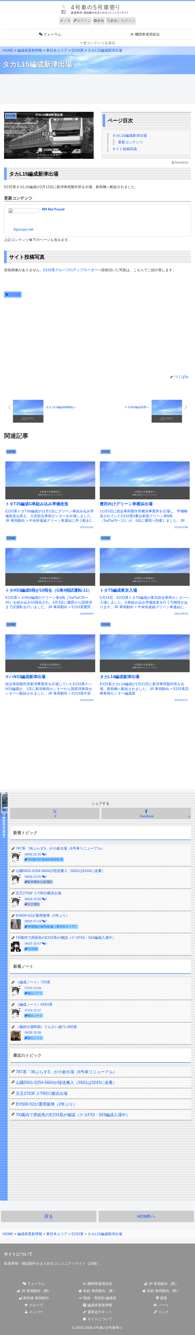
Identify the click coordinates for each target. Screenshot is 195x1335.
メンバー (35, 1312)
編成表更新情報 (99, 1305)
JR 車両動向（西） (35, 1291)
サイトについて (99, 1319)
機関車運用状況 (99, 1284)
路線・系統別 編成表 (99, 1298)
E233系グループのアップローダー (70, 270)
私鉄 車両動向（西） (163, 1291)
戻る (48, 1216)
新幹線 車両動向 (35, 1298)
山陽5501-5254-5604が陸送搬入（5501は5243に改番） (66, 1082)
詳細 (92, 1263)
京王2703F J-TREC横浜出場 (42, 1093)
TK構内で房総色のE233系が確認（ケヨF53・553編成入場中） (73, 1115)
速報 (163, 1298)
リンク (163, 1312)
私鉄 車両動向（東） (99, 1291)
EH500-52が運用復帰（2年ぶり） (46, 1104)
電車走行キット (99, 1312)
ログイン (84, 21)
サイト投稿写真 (124, 149)
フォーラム (35, 1284)
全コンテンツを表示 (99, 43)
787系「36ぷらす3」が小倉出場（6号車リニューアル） (66, 1072)
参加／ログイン (122, 21)
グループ (35, 1305)
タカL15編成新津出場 (129, 135)
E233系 (15, 294)
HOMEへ (146, 1216)
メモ (67, 21)
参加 (100, 21)
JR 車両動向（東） (162, 1284)
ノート (163, 1305)
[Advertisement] (97, 89)
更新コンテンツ (130, 142)
